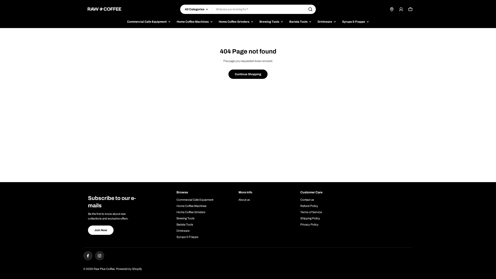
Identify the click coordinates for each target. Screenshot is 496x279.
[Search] (310, 9)
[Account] (401, 9)
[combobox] (248, 9)
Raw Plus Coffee (104, 268)
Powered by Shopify (129, 268)
